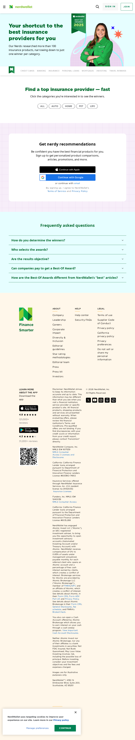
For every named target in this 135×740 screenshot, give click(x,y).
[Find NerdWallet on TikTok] (113, 400)
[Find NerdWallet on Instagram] (100, 400)
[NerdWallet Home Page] (20, 7)
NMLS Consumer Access (65, 502)
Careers (57, 324)
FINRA (67, 585)
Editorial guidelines (59, 347)
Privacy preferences (104, 343)
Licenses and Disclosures (63, 455)
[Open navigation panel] (4, 6)
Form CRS (63, 596)
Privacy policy (105, 328)
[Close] (75, 712)
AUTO (55, 106)
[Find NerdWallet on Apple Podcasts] (107, 400)
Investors (58, 376)
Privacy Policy (80, 191)
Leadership (59, 320)
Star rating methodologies (61, 356)
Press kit (58, 371)
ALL (42, 106)
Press (56, 367)
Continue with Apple (69, 169)
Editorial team (61, 362)
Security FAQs (83, 320)
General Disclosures (62, 606)
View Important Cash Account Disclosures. (66, 631)
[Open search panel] (97, 6)
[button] (67, 240)
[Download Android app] (28, 430)
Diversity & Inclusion (59, 339)
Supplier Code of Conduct (105, 322)
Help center (82, 315)
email (77, 183)
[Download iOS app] (28, 408)
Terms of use (104, 315)
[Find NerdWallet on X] (88, 400)
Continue (65, 728)
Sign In (110, 6)
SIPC (73, 585)
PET (81, 106)
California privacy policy (105, 334)
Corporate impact (59, 331)
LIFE (92, 106)
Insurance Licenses (62, 491)
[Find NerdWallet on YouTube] (94, 400)
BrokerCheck (59, 612)
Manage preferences (37, 728)
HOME (68, 106)
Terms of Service (56, 191)
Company (58, 315)
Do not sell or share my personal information (105, 354)
